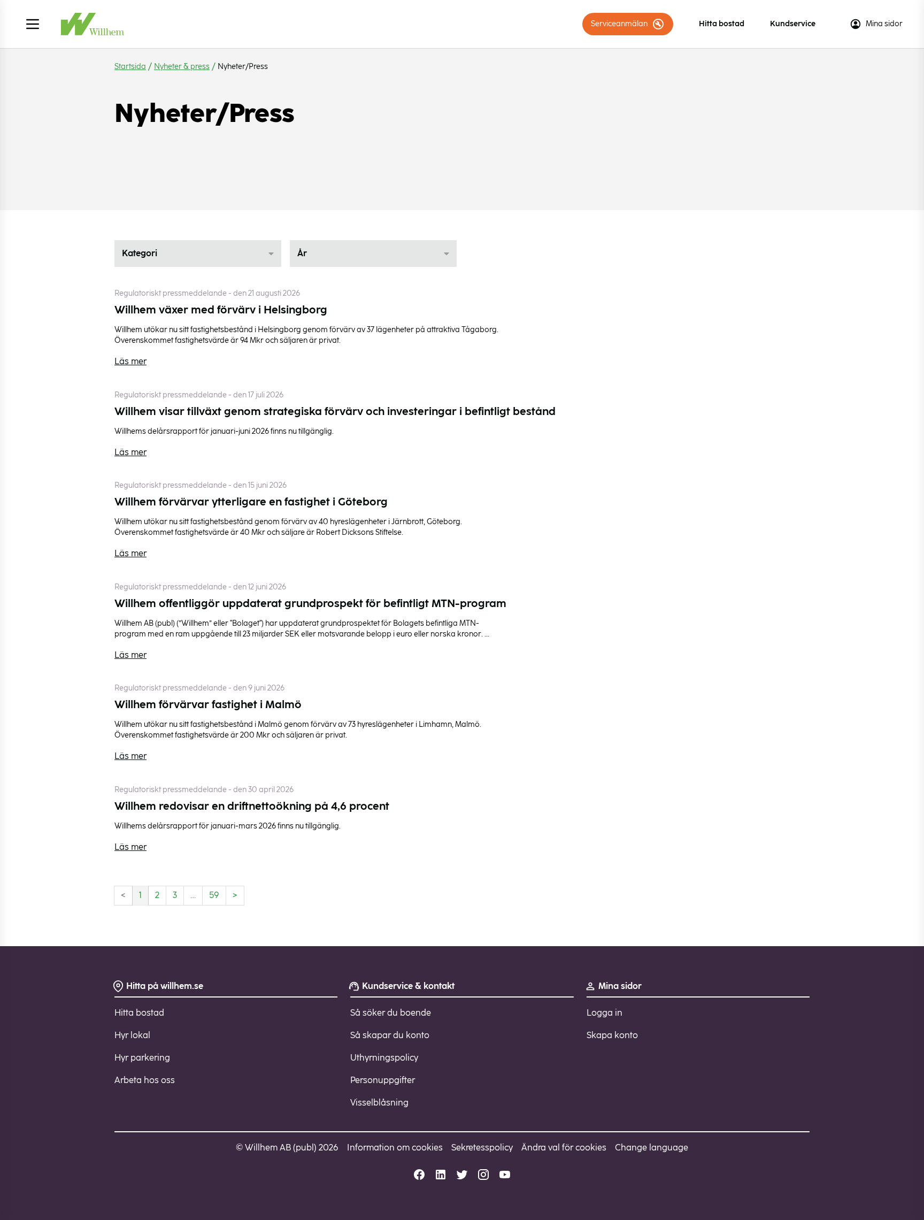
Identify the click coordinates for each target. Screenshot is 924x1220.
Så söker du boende (390, 1013)
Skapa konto (612, 1035)
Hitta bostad (721, 23)
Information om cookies (395, 1147)
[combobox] (197, 253)
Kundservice (792, 23)
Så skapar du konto (389, 1035)
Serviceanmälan (619, 23)
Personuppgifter (382, 1080)
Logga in (604, 1013)
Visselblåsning (379, 1103)
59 (214, 895)
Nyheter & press (182, 66)
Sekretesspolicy (482, 1147)
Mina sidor (884, 23)
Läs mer (130, 361)
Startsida (130, 66)
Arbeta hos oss (144, 1080)
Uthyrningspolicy (384, 1058)
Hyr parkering (142, 1058)
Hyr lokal (132, 1035)
